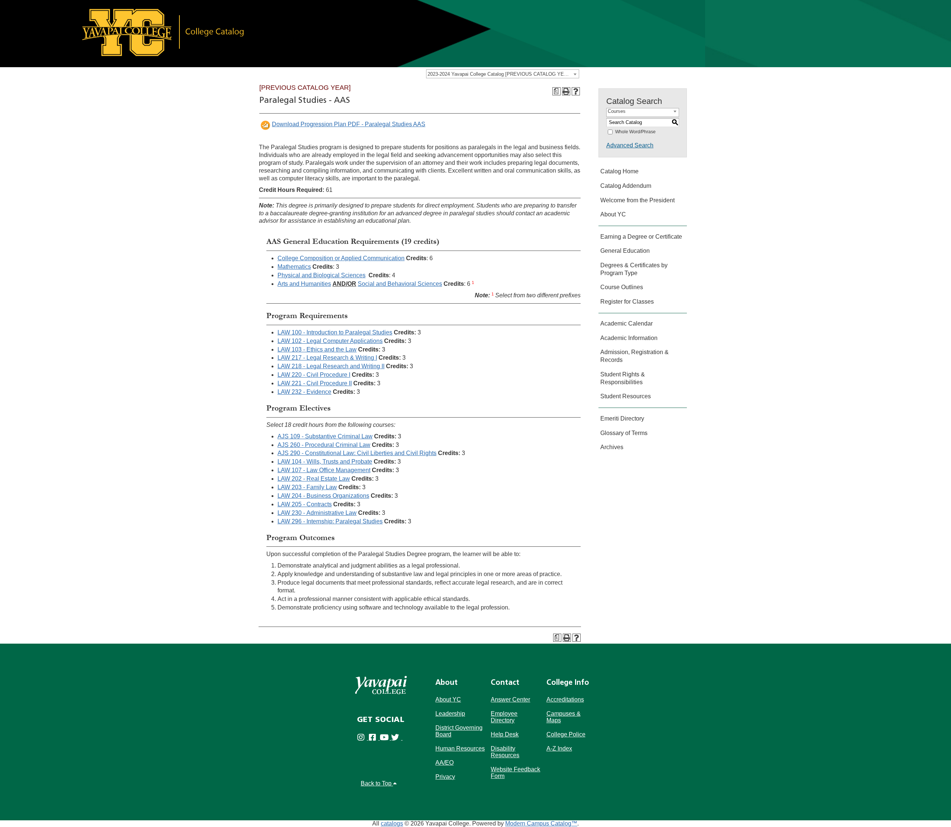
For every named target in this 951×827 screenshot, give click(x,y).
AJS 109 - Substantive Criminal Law (325, 436)
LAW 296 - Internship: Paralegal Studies (330, 521)
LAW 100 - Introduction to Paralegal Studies (334, 332)
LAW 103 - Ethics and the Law (317, 349)
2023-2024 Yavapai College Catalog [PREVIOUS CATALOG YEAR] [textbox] (500, 74)
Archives (611, 447)
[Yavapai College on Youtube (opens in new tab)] (385, 738)
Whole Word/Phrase (635, 131)
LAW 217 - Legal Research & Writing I (327, 357)
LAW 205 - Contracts (304, 504)
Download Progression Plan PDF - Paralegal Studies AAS (348, 124)
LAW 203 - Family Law (307, 487)
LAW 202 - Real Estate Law (313, 478)
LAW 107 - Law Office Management (323, 470)
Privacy (445, 777)
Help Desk (505, 734)
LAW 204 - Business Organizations (323, 496)
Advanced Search (629, 145)
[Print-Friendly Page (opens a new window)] (566, 91)
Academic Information (629, 338)
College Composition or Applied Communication (341, 258)
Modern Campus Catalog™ (541, 823)
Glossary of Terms (623, 433)
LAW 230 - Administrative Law (317, 513)
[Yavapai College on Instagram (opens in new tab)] (363, 738)
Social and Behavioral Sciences (400, 284)
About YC (613, 214)
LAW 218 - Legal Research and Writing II (330, 366)
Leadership (450, 713)
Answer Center (510, 699)
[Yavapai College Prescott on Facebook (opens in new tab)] (374, 738)
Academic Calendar (626, 323)
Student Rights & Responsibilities (622, 378)
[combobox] (502, 73)
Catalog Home (619, 171)
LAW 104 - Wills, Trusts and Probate (324, 461)
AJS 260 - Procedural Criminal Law (323, 445)
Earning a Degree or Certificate (641, 236)
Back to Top (377, 783)
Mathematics (294, 267)
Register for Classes (627, 301)
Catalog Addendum (625, 186)
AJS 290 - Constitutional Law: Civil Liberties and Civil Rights (356, 453)
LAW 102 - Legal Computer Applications (330, 341)
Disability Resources (505, 751)
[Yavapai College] (381, 685)
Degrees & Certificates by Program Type (634, 269)
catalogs (392, 823)
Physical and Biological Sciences (321, 275)
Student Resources (625, 396)
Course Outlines (621, 287)
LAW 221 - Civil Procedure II (314, 383)
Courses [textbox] (617, 111)
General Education (625, 251)
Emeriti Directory (622, 418)
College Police (565, 734)
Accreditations (565, 699)
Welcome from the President (637, 200)
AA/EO (444, 762)
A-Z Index (559, 748)
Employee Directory (504, 716)
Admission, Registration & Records (634, 356)
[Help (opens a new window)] (576, 91)
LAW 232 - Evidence (304, 392)
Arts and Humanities (304, 284)
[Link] (352, 33)
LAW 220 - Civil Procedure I (313, 375)
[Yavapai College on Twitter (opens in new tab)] (397, 738)
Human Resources (460, 748)
